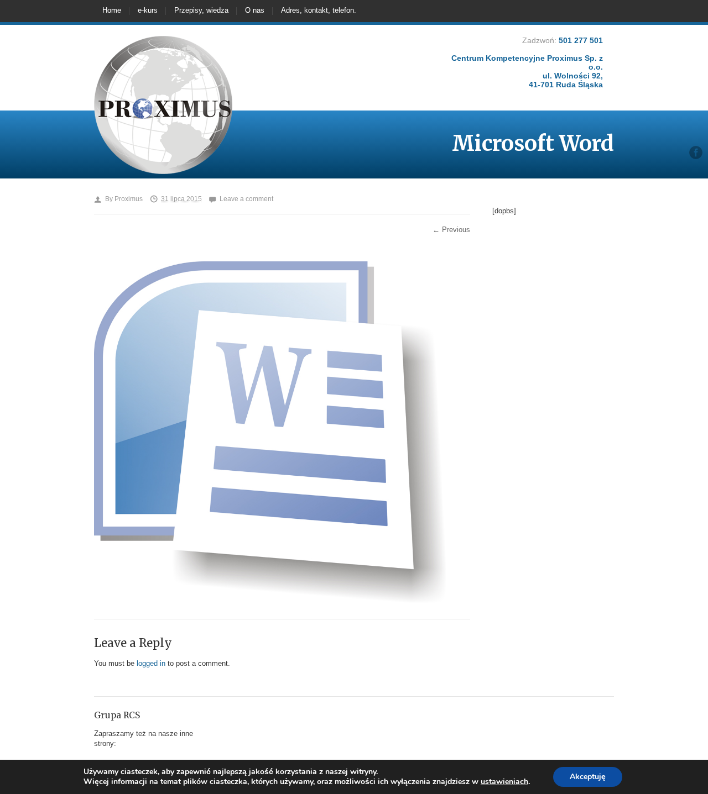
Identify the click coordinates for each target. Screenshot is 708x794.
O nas (254, 10)
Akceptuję (588, 776)
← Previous (451, 229)
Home (111, 10)
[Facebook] (695, 152)
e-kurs (148, 10)
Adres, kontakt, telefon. (318, 10)
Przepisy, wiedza (201, 10)
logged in (151, 663)
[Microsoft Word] (271, 602)
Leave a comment (246, 199)
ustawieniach (504, 782)
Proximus (128, 199)
